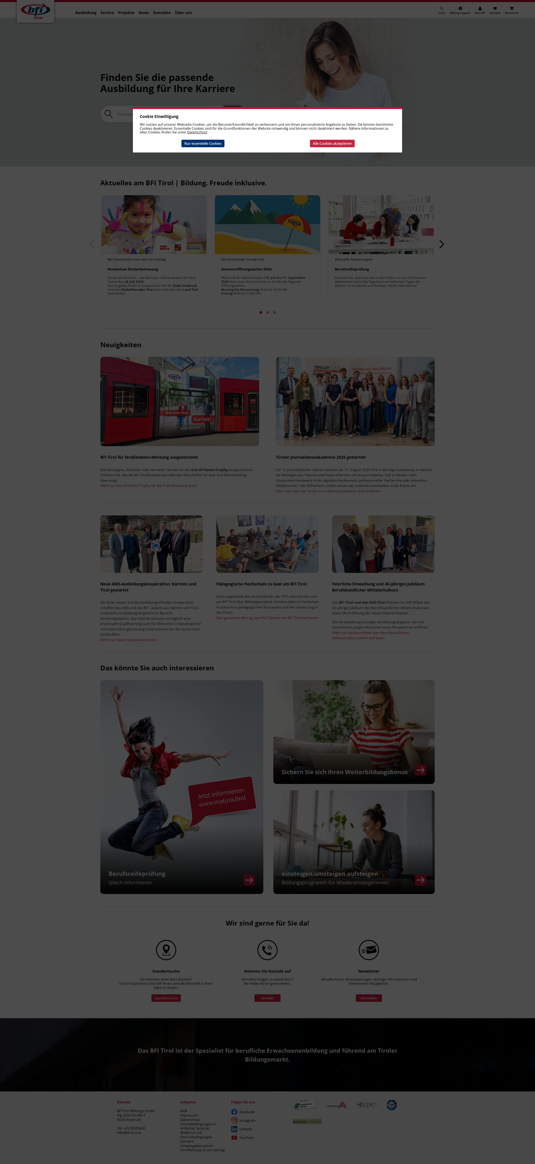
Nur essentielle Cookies (203, 143)
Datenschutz (197, 132)
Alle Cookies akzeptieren (332, 143)
